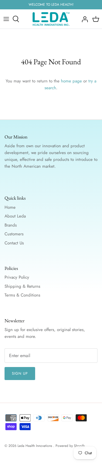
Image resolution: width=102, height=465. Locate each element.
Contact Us (14, 243)
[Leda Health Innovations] (51, 19)
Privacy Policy (17, 277)
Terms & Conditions (22, 295)
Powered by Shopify (70, 445)
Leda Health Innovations (35, 445)
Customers (14, 234)
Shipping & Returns (22, 286)
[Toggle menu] (6, 19)
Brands (11, 225)
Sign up (20, 373)
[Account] (83, 19)
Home (10, 207)
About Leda (15, 216)
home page (71, 81)
